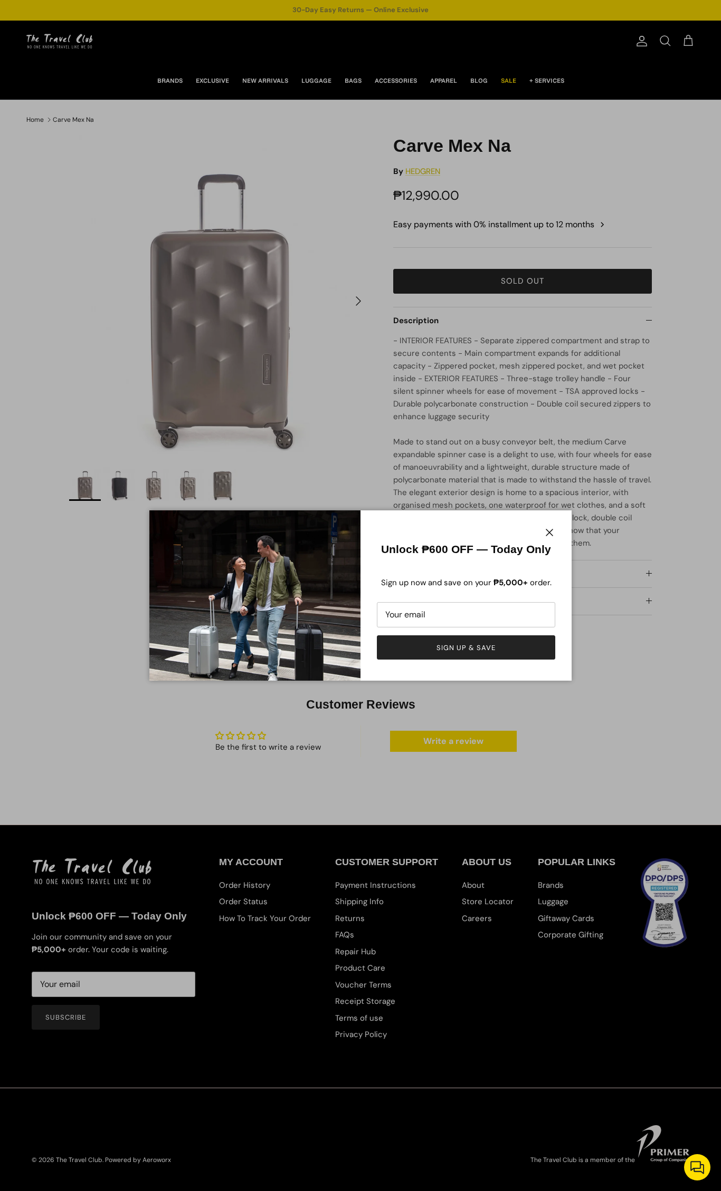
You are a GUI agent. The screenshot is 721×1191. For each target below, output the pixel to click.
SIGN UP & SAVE (466, 647)
